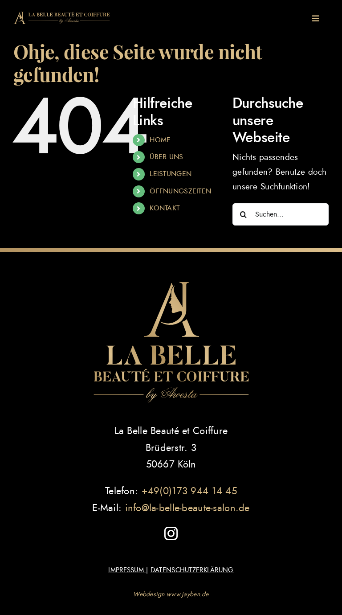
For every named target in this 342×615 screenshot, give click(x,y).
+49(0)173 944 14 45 (189, 491)
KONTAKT (164, 208)
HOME (160, 140)
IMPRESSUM (127, 570)
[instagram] (171, 533)
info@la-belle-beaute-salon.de (187, 508)
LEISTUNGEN (170, 173)
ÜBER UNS (166, 156)
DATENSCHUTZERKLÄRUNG (192, 570)
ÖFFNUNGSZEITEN (180, 191)
